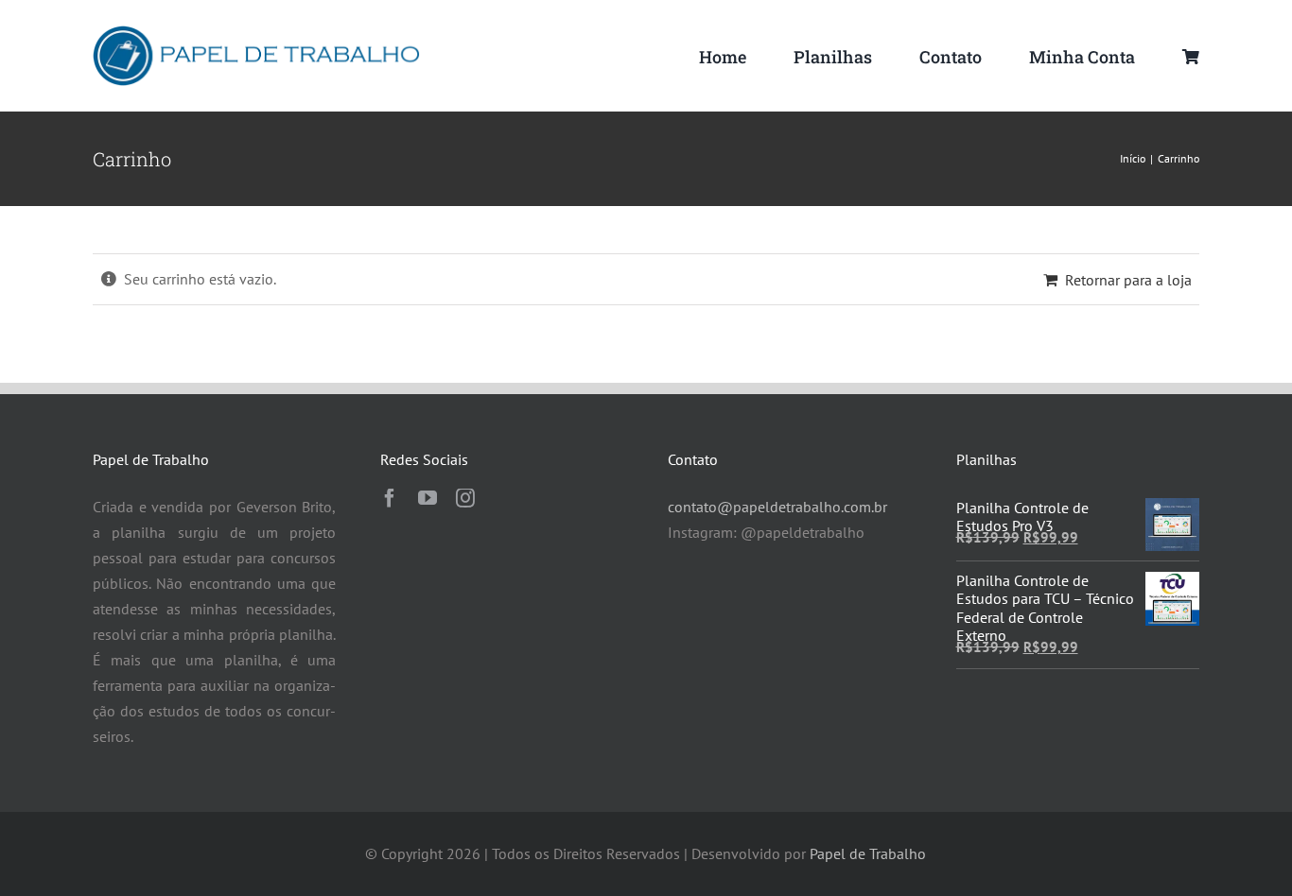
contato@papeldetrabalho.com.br (777, 506)
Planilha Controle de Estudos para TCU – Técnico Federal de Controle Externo (1045, 608)
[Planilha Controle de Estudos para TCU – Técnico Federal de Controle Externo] (1172, 584)
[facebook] (389, 498)
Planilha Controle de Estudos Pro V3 (1022, 516)
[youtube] (427, 498)
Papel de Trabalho (868, 853)
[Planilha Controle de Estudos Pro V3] (1172, 510)
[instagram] (465, 498)
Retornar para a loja (1128, 279)
